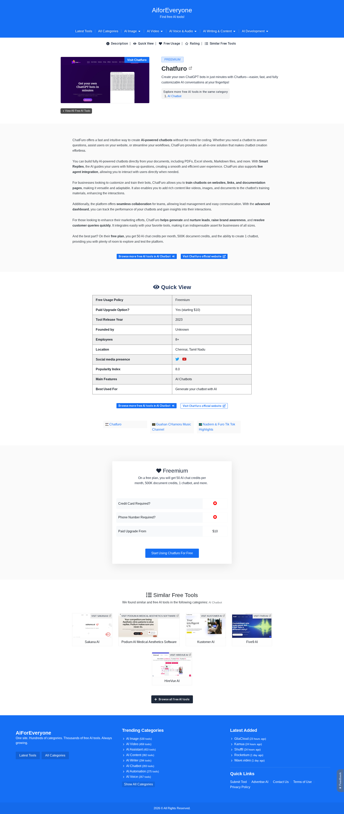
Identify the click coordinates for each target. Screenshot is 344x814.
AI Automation (142, 771)
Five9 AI (252, 642)
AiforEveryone (172, 10)
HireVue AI (172, 681)
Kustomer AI (205, 642)
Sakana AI (92, 642)
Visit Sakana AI (99, 616)
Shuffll (247, 749)
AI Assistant (141, 749)
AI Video (138, 744)
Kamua (248, 744)
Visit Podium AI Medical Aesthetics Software (148, 616)
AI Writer (138, 760)
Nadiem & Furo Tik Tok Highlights (217, 427)
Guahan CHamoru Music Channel (171, 427)
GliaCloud (250, 738)
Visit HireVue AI (179, 655)
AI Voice (138, 776)
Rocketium (248, 755)
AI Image (139, 738)
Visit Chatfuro (137, 60)
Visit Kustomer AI (211, 616)
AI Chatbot (174, 96)
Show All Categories (138, 784)
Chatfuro (174, 68)
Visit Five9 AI (261, 616)
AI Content (140, 755)
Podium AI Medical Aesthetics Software (149, 642)
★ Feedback (340, 780)
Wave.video (249, 760)
